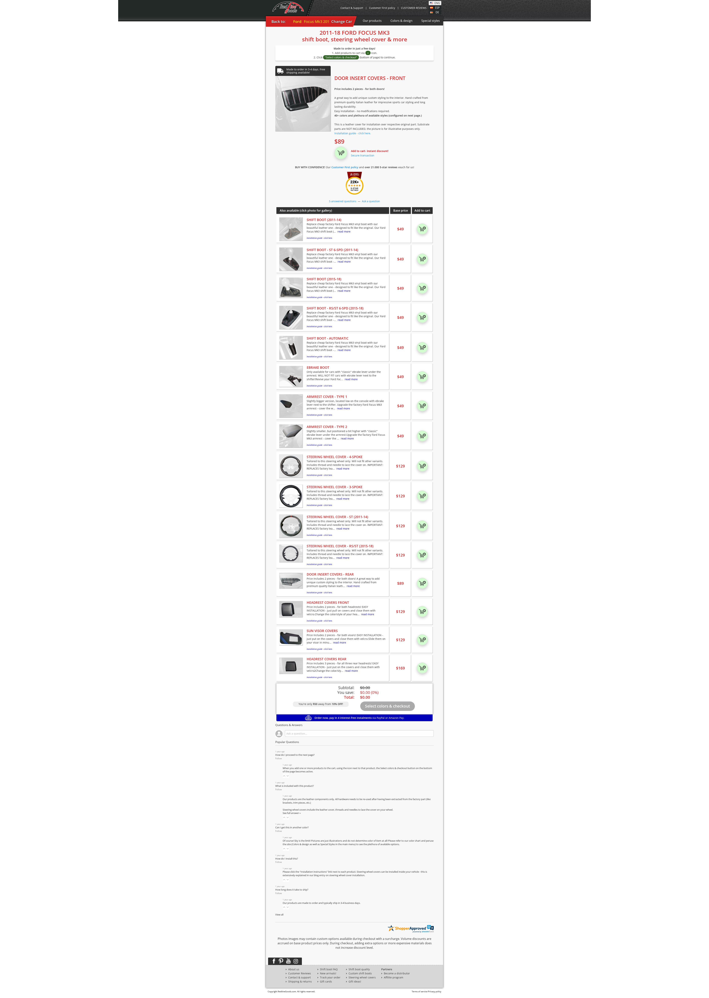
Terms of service (419, 991)
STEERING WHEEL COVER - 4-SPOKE (334, 457)
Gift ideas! (355, 981)
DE (437, 12)
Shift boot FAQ (329, 969)
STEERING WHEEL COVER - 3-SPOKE (334, 487)
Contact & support (299, 977)
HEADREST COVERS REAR (326, 659)
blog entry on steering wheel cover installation (339, 875)
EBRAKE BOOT (318, 367)
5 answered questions (342, 201)
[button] (284, 776)
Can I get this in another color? (292, 827)
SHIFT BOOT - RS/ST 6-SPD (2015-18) (335, 308)
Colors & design (401, 21)
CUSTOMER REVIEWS (414, 8)
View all (279, 914)
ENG (437, 2)
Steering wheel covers (362, 977)
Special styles (430, 21)
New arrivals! (328, 973)
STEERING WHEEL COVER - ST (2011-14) (337, 517)
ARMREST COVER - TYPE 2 (327, 426)
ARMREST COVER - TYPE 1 (327, 396)
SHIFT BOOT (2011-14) (324, 220)
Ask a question (371, 201)
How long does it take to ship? (291, 889)
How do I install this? (286, 858)
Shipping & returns (300, 981)
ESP (437, 7)
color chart (415, 840)
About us (293, 969)
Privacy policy (434, 991)
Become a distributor (397, 973)
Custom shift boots (360, 973)
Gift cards (326, 981)
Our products (372, 21)
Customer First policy (382, 8)
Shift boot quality (359, 969)
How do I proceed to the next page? (295, 754)
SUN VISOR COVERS (322, 631)
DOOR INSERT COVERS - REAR (330, 574)
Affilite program (393, 977)
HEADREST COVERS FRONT (328, 602)
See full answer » (292, 813)
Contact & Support (351, 8)
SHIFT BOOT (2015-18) (324, 279)
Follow (278, 758)
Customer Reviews (299, 973)
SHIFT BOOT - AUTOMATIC (327, 338)
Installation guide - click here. (352, 133)
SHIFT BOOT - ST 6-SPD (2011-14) (332, 250)
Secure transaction (362, 155)
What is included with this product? (294, 786)
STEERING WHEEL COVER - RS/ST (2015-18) (340, 546)
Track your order (330, 977)
